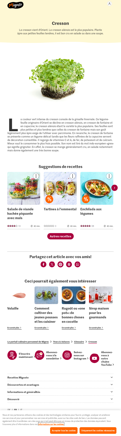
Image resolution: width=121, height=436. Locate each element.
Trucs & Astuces (61, 342)
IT (21, 409)
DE (9, 409)
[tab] (60, 377)
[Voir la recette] (23, 200)
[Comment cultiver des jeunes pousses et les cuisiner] (46, 308)
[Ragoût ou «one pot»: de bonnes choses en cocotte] (73, 308)
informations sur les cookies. (51, 424)
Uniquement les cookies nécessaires (98, 430)
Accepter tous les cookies (64, 430)
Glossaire (79, 342)
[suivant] (114, 187)
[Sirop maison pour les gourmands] (101, 308)
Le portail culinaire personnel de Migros (28, 342)
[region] (60, 423)
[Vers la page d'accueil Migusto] (15, 3)
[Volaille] (19, 308)
